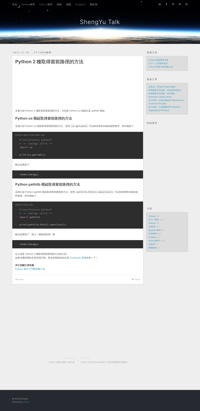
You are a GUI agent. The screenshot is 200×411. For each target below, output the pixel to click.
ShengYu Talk (100, 21)
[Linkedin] (159, 4)
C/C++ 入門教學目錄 (158, 63)
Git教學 (151, 226)
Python (20, 279)
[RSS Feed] (180, 4)
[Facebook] (166, 4)
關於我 (94, 4)
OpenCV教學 (154, 230)
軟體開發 (152, 247)
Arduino (152, 216)
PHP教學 (152, 233)
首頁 (14, 4)
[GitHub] (173, 4)
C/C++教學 (45, 4)
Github (151, 223)
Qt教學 (151, 244)
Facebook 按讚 (78, 257)
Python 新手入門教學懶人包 (30, 268)
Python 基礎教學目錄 (158, 60)
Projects (81, 4)
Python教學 (28, 4)
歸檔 (59, 4)
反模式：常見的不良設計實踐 (161, 87)
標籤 (68, 4)
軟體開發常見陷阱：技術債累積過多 (164, 90)
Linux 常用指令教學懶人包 (160, 66)
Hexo (26, 402)
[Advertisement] (77, 84)
